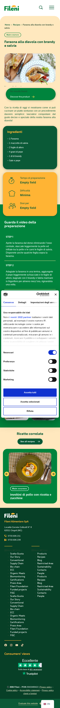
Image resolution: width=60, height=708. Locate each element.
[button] (19, 488)
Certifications (17, 579)
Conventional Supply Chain (17, 562)
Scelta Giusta (17, 553)
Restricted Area (45, 563)
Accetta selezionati (30, 401)
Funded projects (18, 589)
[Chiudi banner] (56, 294)
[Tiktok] (22, 645)
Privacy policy (46, 687)
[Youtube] (16, 645)
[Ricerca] (41, 7)
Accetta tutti (30, 392)
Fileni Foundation (19, 586)
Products (42, 553)
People (40, 573)
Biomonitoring (17, 576)
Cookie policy (12, 690)
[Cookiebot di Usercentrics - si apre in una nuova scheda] (37, 294)
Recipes (16, 25)
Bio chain (15, 566)
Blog (39, 560)
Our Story (15, 556)
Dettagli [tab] (22, 302)
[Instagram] (11, 645)
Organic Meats (17, 573)
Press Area (15, 583)
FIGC (12, 593)
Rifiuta (30, 411)
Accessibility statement (30, 690)
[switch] (52, 361)
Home (7, 25)
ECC (12, 570)
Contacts (41, 570)
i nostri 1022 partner (20, 317)
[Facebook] (5, 645)
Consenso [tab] (8, 302)
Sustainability (44, 566)
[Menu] (51, 7)
